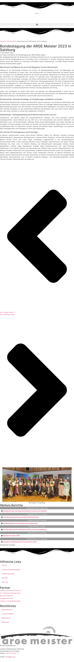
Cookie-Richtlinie (7, 614)
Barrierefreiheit (7, 609)
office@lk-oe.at (10, 657)
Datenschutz (6, 618)
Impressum (5, 622)
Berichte (4, 578)
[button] (37, 24)
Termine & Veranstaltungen (11, 569)
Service (4, 565)
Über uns (5, 582)
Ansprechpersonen (8, 574)
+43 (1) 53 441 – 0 (12, 653)
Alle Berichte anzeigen (7, 545)
